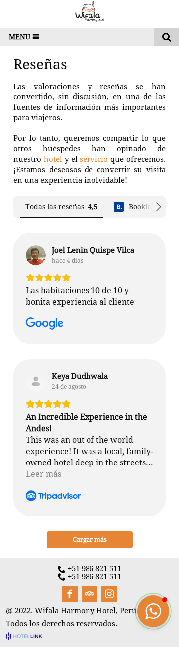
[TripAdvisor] (89, 594)
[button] (153, 611)
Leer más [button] (43, 474)
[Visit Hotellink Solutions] (28, 635)
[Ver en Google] (36, 255)
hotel (53, 159)
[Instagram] (109, 594)
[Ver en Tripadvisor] (36, 381)
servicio (94, 159)
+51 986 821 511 (94, 569)
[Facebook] (70, 594)
